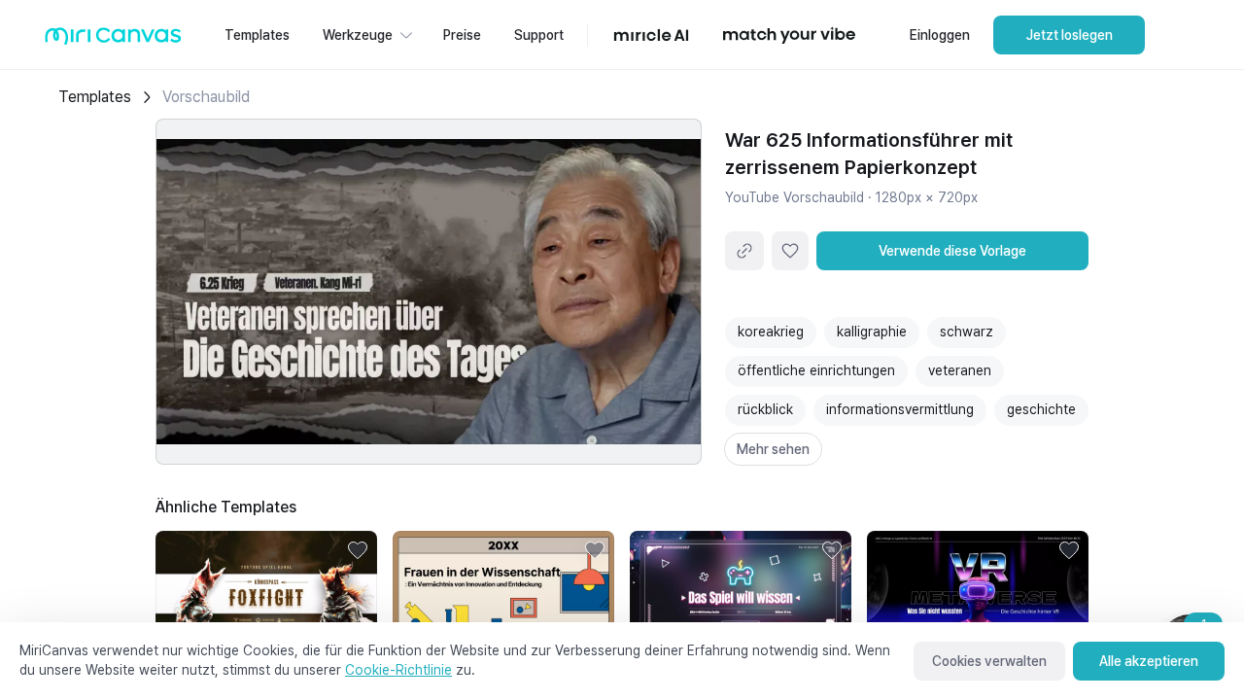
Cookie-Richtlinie (398, 670)
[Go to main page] (113, 40)
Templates (94, 97)
